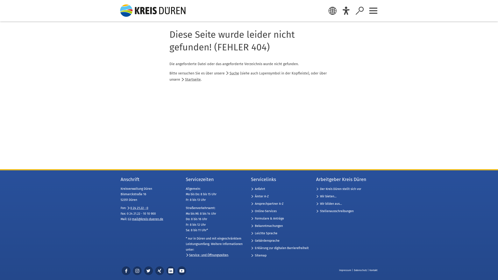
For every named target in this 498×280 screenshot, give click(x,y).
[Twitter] (148, 270)
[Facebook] (126, 270)
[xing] (159, 270)
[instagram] (137, 270)
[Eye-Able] (346, 11)
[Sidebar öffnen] (373, 11)
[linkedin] (170, 270)
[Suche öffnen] (360, 11)
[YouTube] (182, 270)
